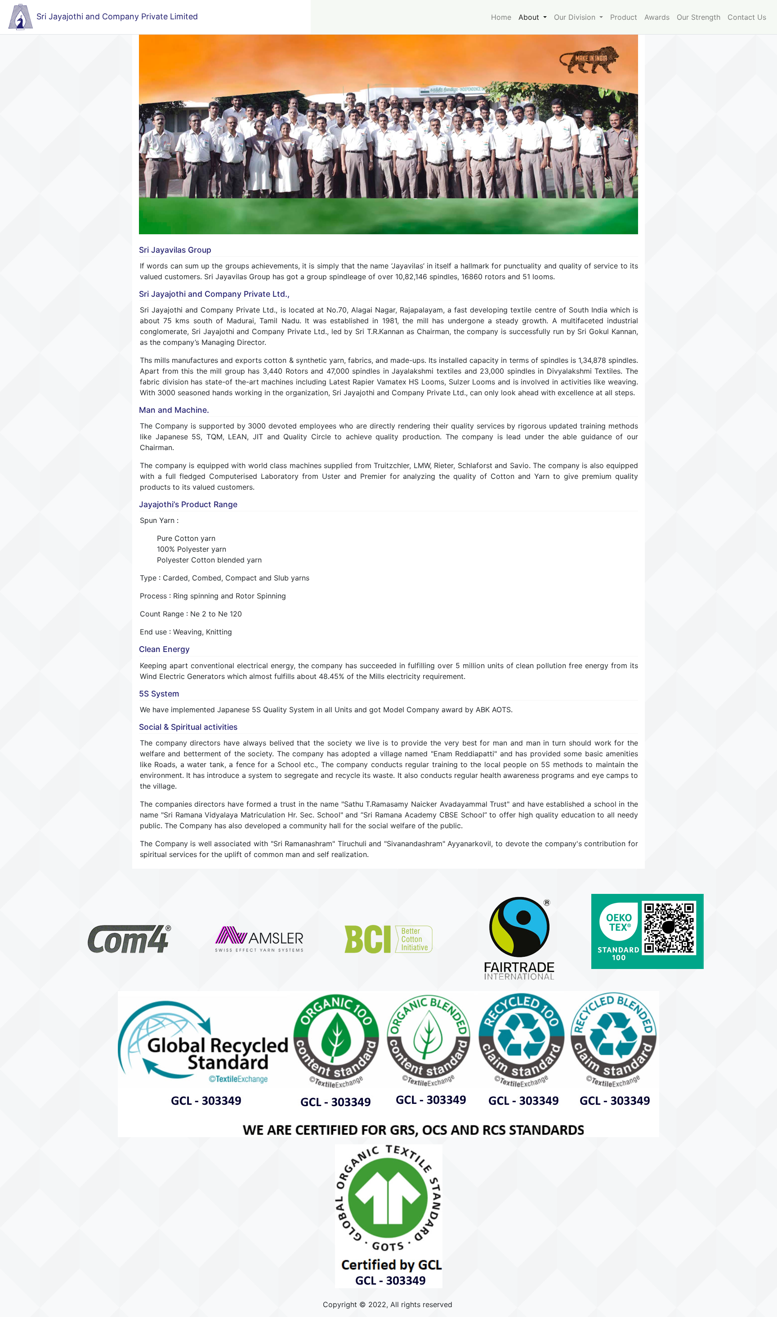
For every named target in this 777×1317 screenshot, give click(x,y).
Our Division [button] (576, 17)
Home (501, 17)
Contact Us (747, 17)
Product (623, 17)
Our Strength (698, 17)
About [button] (529, 17)
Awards (657, 17)
